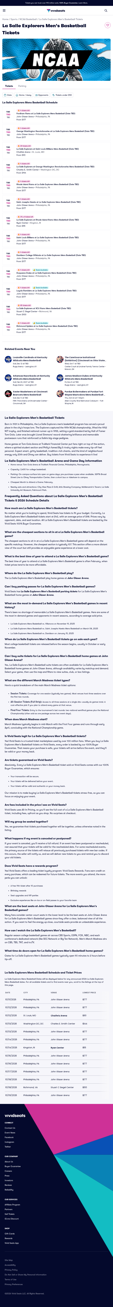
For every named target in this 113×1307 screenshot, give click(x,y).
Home (5, 19)
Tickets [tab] (9, 86)
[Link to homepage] (56, 10)
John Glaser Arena (78, 578)
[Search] (106, 10)
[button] (7, 95)
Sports (14, 19)
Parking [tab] (22, 86)
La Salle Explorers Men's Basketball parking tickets (49, 591)
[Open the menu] (4, 10)
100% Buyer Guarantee (68, 3)
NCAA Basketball (28, 19)
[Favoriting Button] (108, 25)
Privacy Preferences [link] (14, 1284)
